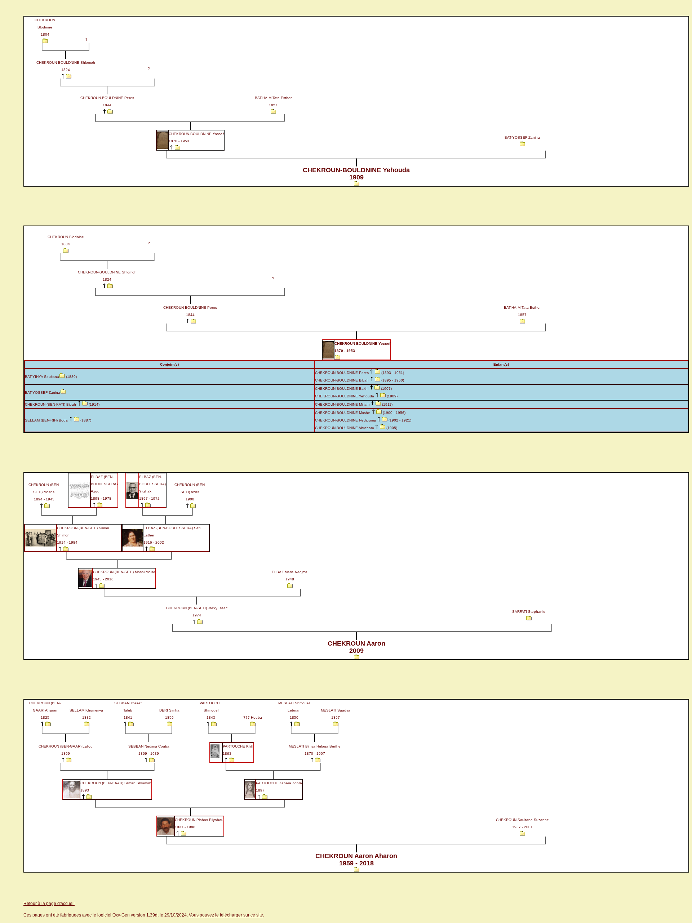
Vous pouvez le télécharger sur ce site (226, 915)
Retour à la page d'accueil (49, 903)
